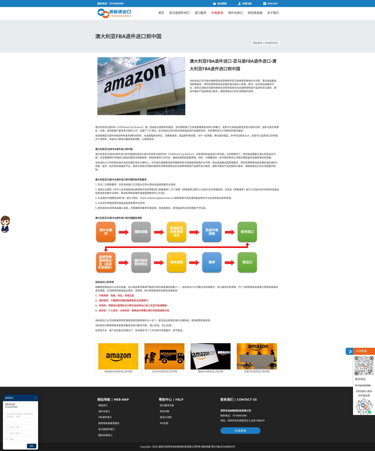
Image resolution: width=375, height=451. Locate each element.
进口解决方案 (167, 405)
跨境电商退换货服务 (108, 423)
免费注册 (247, 3)
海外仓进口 (235, 13)
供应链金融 (255, 13)
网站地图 (206, 446)
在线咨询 (240, 431)
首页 (161, 13)
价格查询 (217, 13)
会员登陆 (222, 3)
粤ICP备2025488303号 (223, 446)
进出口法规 (166, 417)
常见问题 (164, 411)
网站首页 (257, 43)
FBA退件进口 (271, 43)
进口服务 (200, 13)
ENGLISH (272, 3)
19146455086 (362, 385)
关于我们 (273, 13)
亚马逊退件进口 (179, 13)
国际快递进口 (105, 435)
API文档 (164, 423)
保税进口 (103, 405)
